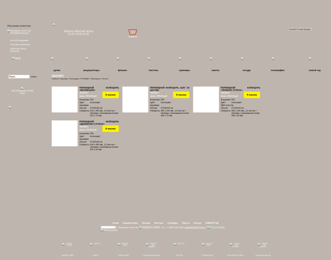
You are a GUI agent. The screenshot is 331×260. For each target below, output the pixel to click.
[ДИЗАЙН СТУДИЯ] (149, 227)
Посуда (246, 70)
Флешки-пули (124, 255)
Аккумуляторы (91, 70)
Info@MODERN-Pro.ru (195, 227)
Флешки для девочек (263, 255)
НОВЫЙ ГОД (314, 70)
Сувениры (184, 70)
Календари (74, 79)
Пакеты (215, 70)
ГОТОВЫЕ (85, 79)
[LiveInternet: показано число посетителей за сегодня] (108, 228)
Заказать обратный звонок (78, 31)
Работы (95, 255)
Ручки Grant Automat (235, 255)
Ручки (57, 70)
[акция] (22, 63)
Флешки (122, 70)
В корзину (111, 95)
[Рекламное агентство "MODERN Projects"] (20, 33)
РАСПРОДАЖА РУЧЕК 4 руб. (22, 92)
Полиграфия (277, 70)
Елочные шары (207, 255)
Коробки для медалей (151, 255)
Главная (55, 79)
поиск (33, 76)
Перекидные (96, 79)
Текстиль (153, 70)
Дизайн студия (68, 255)
